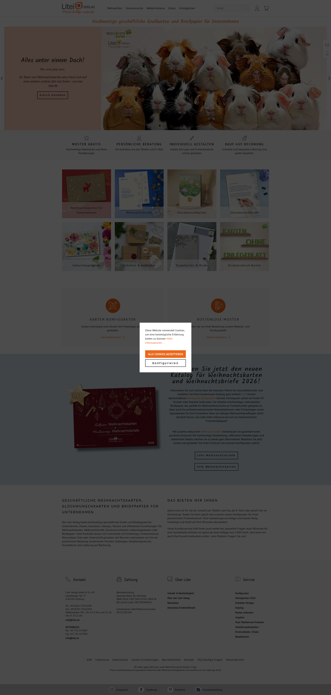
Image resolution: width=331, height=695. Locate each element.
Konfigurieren (165, 363)
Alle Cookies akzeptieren (165, 354)
